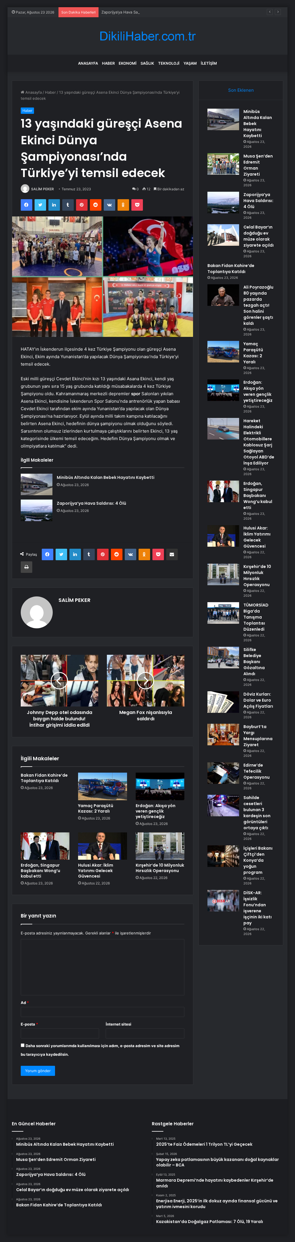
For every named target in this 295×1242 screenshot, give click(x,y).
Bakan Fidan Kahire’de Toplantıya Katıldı (44, 778)
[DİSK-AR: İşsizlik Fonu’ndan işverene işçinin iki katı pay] (223, 900)
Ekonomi (128, 63)
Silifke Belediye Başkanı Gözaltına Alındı (254, 662)
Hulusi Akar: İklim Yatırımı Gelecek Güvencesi (95, 870)
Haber (108, 63)
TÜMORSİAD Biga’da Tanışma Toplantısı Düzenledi (255, 617)
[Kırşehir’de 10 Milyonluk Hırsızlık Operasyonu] (160, 846)
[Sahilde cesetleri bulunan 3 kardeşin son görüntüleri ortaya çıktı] (223, 805)
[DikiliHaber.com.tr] (147, 36)
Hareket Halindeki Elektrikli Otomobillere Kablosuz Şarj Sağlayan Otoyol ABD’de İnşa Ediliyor (258, 442)
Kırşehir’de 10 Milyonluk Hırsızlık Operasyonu (160, 868)
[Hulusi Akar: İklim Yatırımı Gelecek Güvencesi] (102, 846)
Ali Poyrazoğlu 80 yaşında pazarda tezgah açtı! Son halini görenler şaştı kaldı (258, 305)
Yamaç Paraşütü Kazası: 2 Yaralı (95, 808)
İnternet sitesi (118, 1024)
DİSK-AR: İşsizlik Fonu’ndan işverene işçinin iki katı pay (257, 908)
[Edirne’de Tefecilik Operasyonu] (223, 773)
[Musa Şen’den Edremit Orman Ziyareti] (223, 164)
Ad (25, 1002)
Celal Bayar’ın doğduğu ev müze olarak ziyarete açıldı (258, 236)
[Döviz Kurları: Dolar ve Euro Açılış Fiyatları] (223, 702)
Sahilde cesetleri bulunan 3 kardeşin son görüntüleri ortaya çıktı (257, 813)
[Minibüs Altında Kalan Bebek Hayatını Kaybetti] (36, 484)
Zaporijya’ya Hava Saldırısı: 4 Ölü (130, 12)
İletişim (209, 63)
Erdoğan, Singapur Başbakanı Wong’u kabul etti (40, 870)
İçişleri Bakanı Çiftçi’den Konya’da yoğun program (258, 860)
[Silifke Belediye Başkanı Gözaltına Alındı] (223, 657)
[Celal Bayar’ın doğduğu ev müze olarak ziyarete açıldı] (223, 235)
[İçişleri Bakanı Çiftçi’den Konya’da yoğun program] (223, 856)
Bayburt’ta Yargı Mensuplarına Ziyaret (258, 736)
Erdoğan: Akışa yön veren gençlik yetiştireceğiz (155, 811)
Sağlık (147, 63)
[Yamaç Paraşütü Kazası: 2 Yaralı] (102, 786)
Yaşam (190, 63)
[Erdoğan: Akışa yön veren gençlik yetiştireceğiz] (160, 786)
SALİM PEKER (42, 189)
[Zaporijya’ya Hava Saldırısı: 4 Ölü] (36, 510)
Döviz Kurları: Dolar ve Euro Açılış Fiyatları (258, 700)
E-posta (29, 1024)
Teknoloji (168, 63)
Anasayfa (88, 63)
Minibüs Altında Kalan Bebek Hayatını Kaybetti (105, 477)
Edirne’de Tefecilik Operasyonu (256, 771)
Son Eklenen (241, 90)
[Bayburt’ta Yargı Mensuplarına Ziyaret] (223, 734)
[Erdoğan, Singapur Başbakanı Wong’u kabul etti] (45, 846)
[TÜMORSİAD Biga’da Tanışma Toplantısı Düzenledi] (223, 613)
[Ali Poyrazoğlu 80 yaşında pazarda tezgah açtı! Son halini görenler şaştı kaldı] (223, 295)
